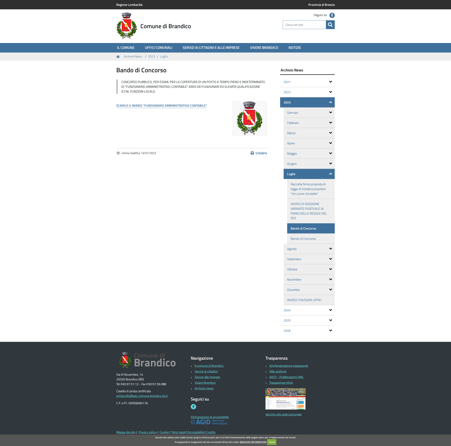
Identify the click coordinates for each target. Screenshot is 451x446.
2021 (287, 82)
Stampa (261, 153)
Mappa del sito (126, 432)
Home (118, 56)
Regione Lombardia (129, 4)
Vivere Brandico (205, 382)
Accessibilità (196, 432)
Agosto (292, 248)
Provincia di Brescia (321, 4)
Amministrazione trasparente (288, 365)
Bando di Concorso (303, 228)
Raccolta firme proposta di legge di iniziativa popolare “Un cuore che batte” (308, 189)
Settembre (294, 259)
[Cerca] (330, 24)
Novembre (294, 279)
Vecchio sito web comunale (283, 414)
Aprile (291, 143)
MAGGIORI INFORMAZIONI (253, 442)
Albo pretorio (278, 371)
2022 (287, 92)
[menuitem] (125, 47)
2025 (287, 320)
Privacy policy (147, 432)
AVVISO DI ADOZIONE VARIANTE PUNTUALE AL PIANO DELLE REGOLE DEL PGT (309, 211)
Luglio (164, 56)
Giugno (292, 163)
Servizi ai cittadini (206, 371)
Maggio (292, 153)
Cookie (164, 432)
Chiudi (272, 442)
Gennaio (292, 112)
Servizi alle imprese (207, 377)
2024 (287, 310)
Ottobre (292, 269)
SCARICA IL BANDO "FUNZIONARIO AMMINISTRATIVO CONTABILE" (161, 105)
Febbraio (293, 122)
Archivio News (133, 56)
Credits (210, 432)
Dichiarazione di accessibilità (210, 417)
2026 (287, 330)
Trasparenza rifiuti (281, 382)
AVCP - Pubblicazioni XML (286, 377)
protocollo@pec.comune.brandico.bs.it (142, 395)
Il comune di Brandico (209, 365)
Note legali (179, 432)
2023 (151, 56)
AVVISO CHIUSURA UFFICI (304, 300)
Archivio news (204, 388)
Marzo (291, 133)
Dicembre (293, 289)
